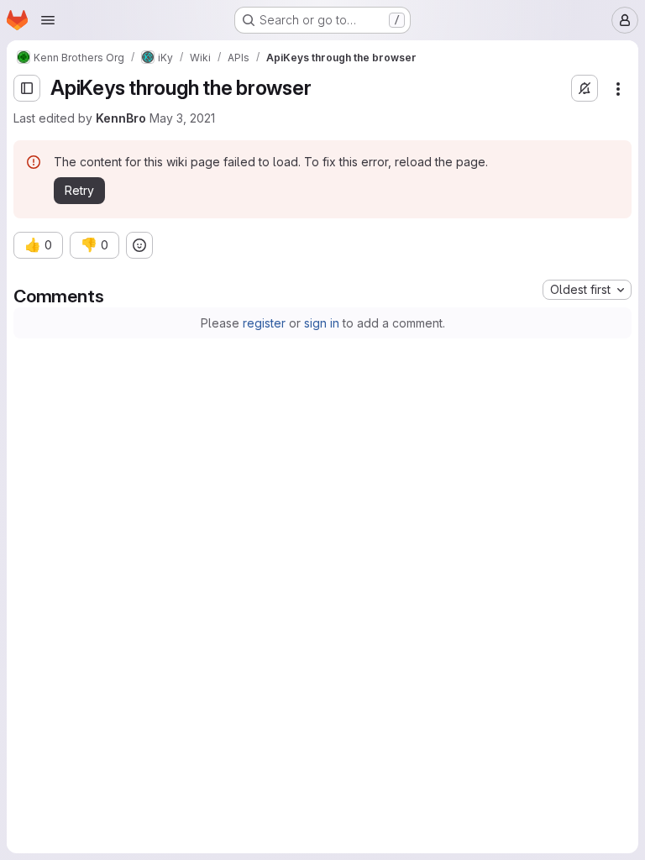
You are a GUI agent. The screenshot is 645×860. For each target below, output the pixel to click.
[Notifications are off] (584, 88)
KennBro (121, 118)
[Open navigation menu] (47, 20)
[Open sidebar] (26, 88)
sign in (321, 323)
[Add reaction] (139, 245)
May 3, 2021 (182, 118)
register (264, 323)
